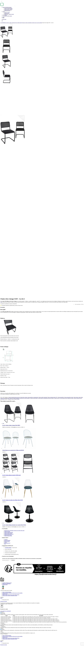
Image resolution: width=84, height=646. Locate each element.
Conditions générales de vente (7, 582)
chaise (1, 302)
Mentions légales (4, 584)
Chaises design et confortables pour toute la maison (46, 398)
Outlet (3, 17)
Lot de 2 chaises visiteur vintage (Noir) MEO (11, 425)
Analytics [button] (1, 628)
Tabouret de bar (6, 13)
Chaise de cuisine (7, 12)
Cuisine (3, 11)
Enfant (3, 16)
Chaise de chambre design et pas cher (14, 397)
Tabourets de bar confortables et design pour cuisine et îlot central (14, 530)
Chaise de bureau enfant (8, 9)
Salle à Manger (4, 15)
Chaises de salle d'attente (34, 398)
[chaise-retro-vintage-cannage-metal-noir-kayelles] (9, 334)
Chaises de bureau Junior (8, 535)
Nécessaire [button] (2, 611)
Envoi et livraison (7, 541)
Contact (5, 542)
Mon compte (4, 19)
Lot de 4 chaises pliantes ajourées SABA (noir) (11, 475)
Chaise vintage (76, 397)
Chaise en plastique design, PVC (52, 397)
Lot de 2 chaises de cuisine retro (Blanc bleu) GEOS (12, 500)
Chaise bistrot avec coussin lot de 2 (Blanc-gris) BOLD (13, 450)
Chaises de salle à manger (8, 533)
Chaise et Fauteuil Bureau (8, 8)
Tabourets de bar (4, 593)
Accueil (1, 22)
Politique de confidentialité (6, 583)
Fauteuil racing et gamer (8, 534)
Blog (5, 543)
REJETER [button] (10, 603)
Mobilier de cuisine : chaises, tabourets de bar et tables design (12, 22)
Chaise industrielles (61, 397)
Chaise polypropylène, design (68, 397)
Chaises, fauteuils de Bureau (6, 592)
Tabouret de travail (7, 10)
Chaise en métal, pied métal (42, 397)
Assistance (6, 539)
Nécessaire (3, 612)
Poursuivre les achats (3, 601)
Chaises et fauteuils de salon (8, 532)
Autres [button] (1, 631)
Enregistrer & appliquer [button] (4, 633)
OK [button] (8, 603)
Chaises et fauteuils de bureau (6, 7)
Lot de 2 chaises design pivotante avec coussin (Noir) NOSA (14, 524)
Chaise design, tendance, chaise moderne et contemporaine (29, 397)
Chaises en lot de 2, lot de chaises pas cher (60, 398)
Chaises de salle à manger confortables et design (9, 595)
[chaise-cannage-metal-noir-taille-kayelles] (8, 362)
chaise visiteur (80, 397)
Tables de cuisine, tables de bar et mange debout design (10, 594)
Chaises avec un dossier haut (4, 398)
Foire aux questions (7, 540)
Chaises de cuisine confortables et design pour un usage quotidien (32, 22)
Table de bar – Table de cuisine (9, 14)
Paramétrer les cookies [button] (4, 603)
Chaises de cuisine (7, 531)
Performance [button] (2, 625)
